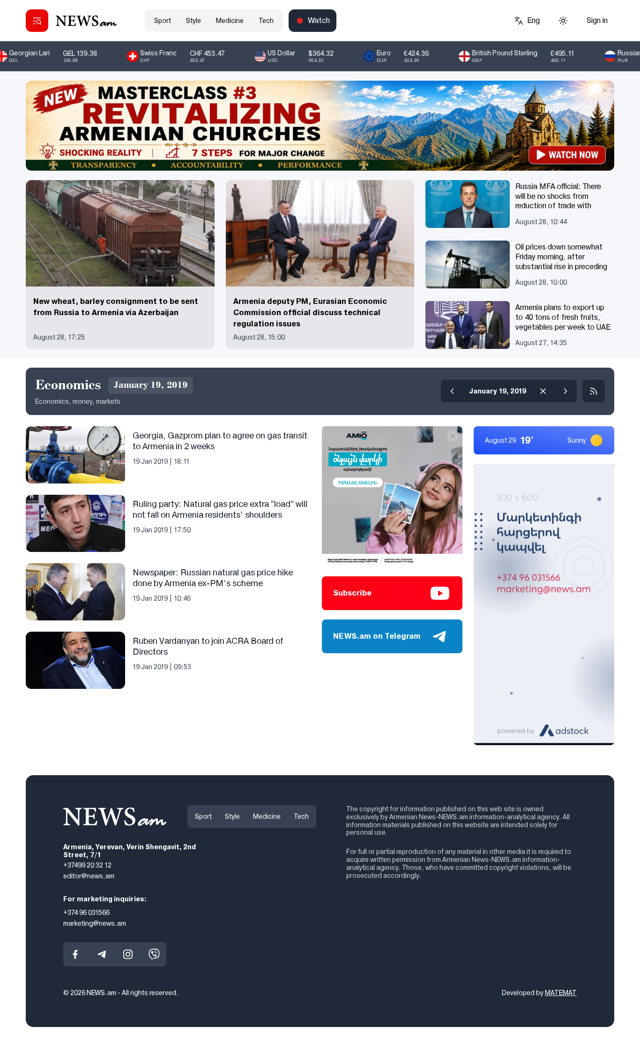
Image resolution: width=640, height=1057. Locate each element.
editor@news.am (88, 876)
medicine (230, 20)
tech (266, 20)
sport (162, 20)
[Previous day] (452, 391)
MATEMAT (561, 993)
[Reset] (543, 391)
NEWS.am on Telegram (377, 636)
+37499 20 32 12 (87, 865)
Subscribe (352, 593)
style (193, 20)
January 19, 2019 (497, 391)
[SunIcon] (563, 20)
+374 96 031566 (86, 912)
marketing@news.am (94, 923)
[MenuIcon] (37, 20)
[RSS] (593, 391)
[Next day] (565, 391)
